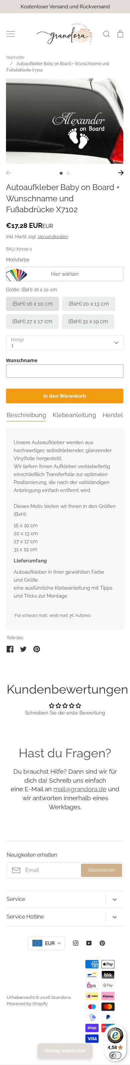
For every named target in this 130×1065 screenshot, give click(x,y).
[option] (64, 121)
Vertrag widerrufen (65, 1050)
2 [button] (68, 173)
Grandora (60, 997)
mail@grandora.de (79, 789)
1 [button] (61, 173)
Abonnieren (101, 870)
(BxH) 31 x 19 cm (88, 321)
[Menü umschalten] (10, 34)
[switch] (115, 1055)
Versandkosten (53, 236)
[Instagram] (75, 943)
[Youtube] (89, 943)
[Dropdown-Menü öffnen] (114, 899)
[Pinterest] (102, 943)
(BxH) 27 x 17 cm (32, 321)
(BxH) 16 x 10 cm (32, 304)
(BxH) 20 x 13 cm (89, 304)
